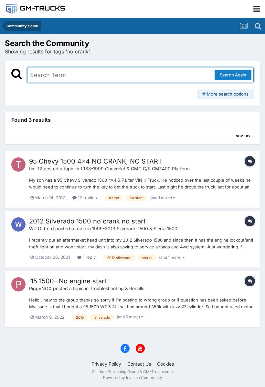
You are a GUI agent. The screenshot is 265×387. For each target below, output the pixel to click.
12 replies (87, 197)
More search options (227, 94)
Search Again (233, 74)
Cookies (165, 364)
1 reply (88, 257)
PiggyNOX (40, 288)
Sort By (243, 136)
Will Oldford (41, 228)
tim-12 (35, 168)
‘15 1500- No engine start (68, 281)
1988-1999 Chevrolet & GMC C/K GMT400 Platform (135, 168)
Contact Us (139, 364)
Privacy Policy (106, 364)
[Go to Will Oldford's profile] (18, 224)
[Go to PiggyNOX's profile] (18, 284)
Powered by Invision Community (132, 377)
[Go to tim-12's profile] (18, 164)
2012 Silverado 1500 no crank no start (87, 221)
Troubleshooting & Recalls (117, 288)
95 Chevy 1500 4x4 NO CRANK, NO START (95, 161)
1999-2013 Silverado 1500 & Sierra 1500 (134, 228)
